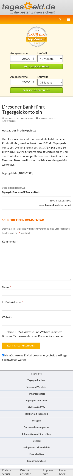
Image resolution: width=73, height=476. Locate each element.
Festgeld (36, 420)
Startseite (36, 373)
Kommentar (10, 241)
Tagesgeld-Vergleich (36, 387)
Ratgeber (36, 440)
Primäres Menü (68, 19)
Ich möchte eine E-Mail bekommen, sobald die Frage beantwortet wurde (34, 357)
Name (6, 287)
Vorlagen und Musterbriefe (36, 447)
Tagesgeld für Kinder (36, 400)
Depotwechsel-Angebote (36, 427)
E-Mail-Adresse (12, 302)
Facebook (62, 472)
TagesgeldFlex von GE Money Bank (21, 190)
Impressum (48, 472)
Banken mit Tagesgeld (36, 413)
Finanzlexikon (36, 454)
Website (7, 317)
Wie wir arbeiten (25, 472)
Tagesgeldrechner (36, 380)
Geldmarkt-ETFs (36, 407)
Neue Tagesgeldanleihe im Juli (54, 202)
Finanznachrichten (36, 460)
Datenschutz (6, 472)
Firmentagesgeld (36, 393)
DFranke (28, 118)
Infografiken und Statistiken (36, 434)
